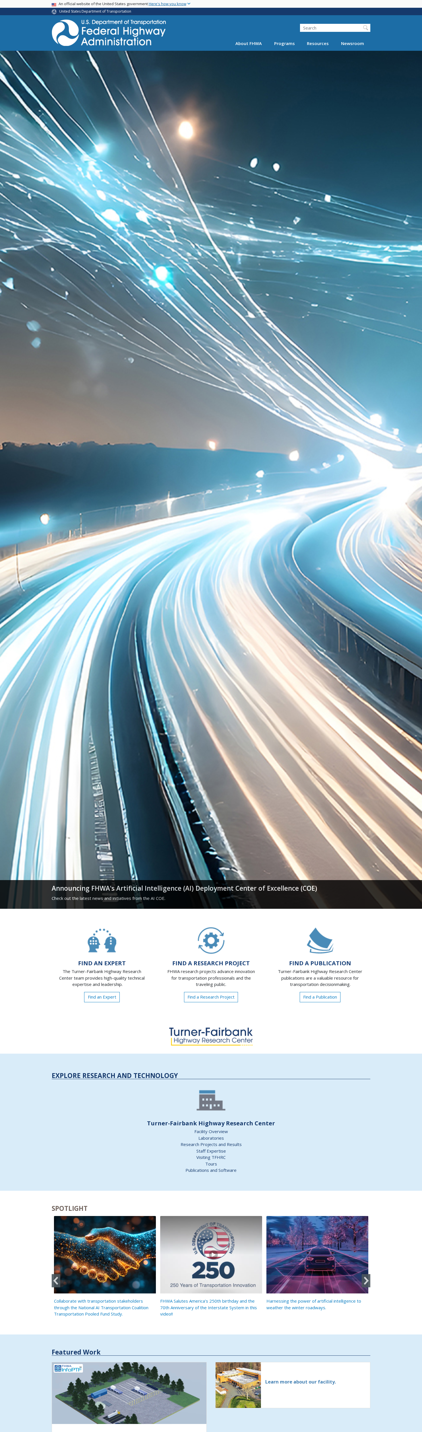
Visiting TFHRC (211, 1157)
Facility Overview (211, 1131)
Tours (211, 1164)
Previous (56, 1280)
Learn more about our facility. (300, 1381)
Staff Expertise (211, 1151)
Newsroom (352, 43)
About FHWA (248, 43)
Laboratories (211, 1138)
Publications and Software (211, 1170)
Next (366, 1280)
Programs (284, 43)
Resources (318, 43)
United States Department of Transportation (95, 11)
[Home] (109, 35)
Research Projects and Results (211, 1144)
